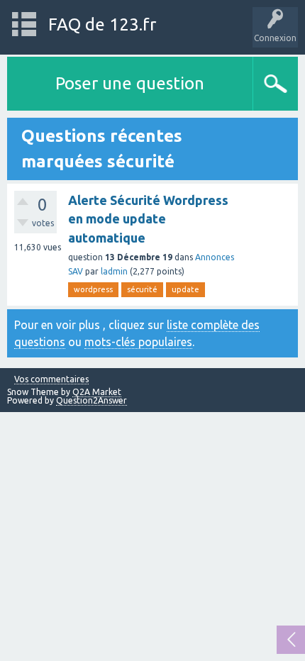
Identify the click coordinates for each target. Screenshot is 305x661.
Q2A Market (96, 391)
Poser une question (129, 83)
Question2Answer (91, 400)
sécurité (142, 289)
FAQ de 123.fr (102, 24)
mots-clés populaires (138, 341)
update (185, 289)
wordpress (93, 289)
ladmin (114, 271)
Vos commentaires (51, 379)
